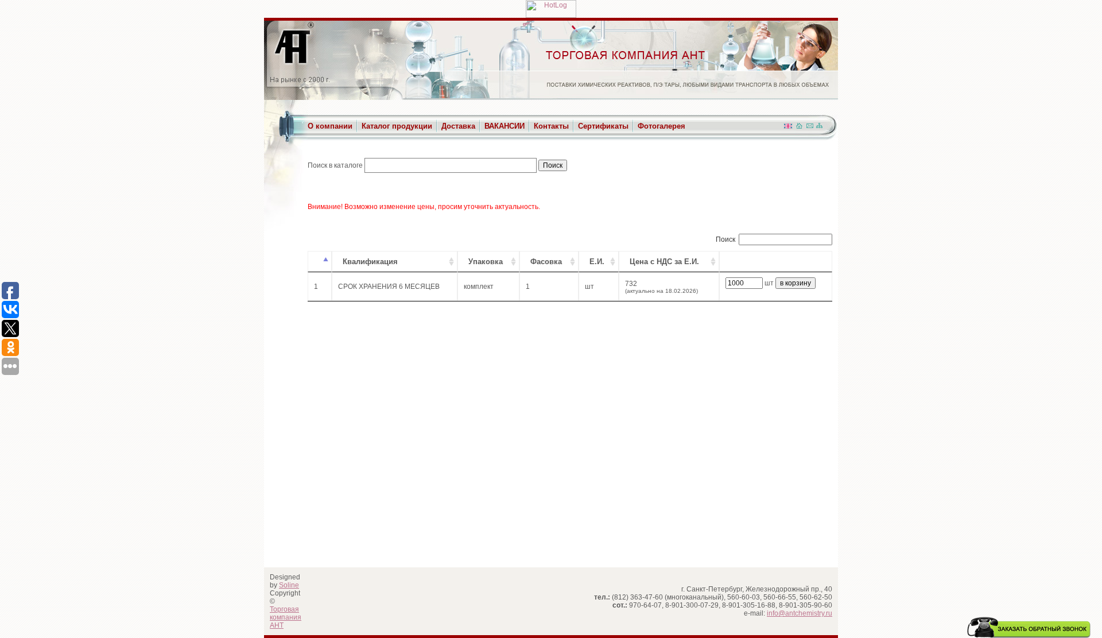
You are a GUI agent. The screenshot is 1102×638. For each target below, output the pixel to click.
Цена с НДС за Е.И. (664, 261)
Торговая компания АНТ (285, 617)
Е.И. (596, 261)
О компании (330, 126)
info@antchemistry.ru (799, 613)
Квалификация (370, 261)
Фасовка (546, 261)
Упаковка (485, 261)
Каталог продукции (397, 126)
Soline (289, 585)
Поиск (725, 239)
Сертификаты (603, 126)
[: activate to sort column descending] (320, 261)
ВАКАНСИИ (504, 126)
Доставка (458, 126)
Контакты (551, 126)
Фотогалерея (661, 126)
